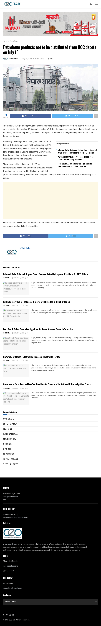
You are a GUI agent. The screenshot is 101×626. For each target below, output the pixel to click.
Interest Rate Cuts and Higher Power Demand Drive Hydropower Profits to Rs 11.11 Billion (77, 151)
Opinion (7, 449)
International (10, 434)
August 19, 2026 (18, 388)
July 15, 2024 (27, 58)
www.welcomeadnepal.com (16, 517)
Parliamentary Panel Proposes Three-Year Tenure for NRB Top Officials (75, 158)
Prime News (14, 41)
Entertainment (11, 424)
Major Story (9, 439)
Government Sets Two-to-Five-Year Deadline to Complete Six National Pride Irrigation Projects (48, 384)
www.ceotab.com (10, 544)
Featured (7, 429)
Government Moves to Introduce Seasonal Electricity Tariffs (31, 357)
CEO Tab (14, 58)
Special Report (10, 459)
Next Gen (7, 444)
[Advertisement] (50, 200)
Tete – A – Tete (10, 464)
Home (5, 41)
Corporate (8, 419)
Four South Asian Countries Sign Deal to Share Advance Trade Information (75, 165)
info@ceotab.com (10, 496)
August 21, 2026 (18, 278)
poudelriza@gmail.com (12, 588)
